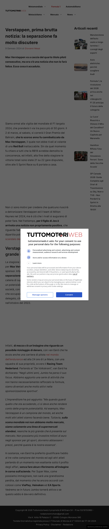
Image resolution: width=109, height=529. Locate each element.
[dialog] (54, 264)
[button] (54, 263)
